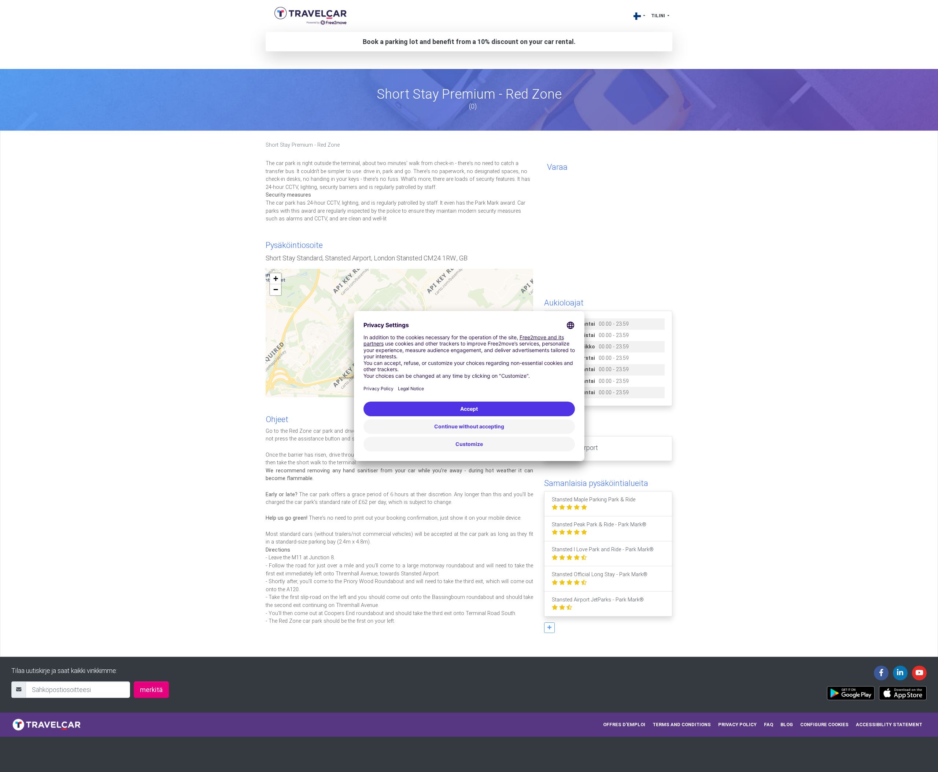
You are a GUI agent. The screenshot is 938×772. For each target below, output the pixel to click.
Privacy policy (737, 724)
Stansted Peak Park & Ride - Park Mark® (599, 525)
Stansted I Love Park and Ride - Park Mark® (603, 549)
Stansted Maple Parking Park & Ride (593, 500)
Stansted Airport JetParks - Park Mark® (598, 600)
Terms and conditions (682, 724)
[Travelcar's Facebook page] (881, 673)
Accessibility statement (889, 724)
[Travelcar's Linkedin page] (900, 673)
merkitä (151, 690)
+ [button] (275, 278)
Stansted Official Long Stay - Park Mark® (599, 574)
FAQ (768, 724)
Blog (786, 724)
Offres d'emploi (624, 724)
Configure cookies (824, 724)
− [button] (275, 289)
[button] (549, 627)
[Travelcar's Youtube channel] (919, 673)
